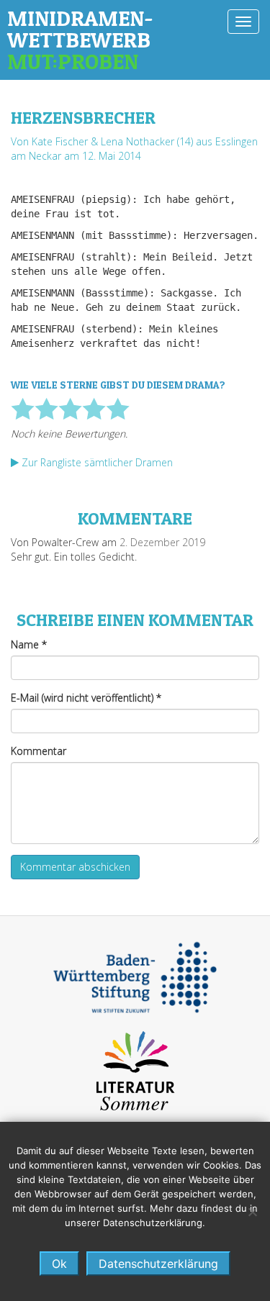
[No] (252, 1212)
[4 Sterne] (94, 409)
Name (29, 644)
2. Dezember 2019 (162, 542)
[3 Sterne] (70, 409)
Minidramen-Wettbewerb (80, 39)
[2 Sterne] (46, 409)
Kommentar (38, 751)
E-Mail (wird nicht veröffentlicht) (86, 697)
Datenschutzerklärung (158, 1263)
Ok (59, 1263)
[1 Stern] (23, 409)
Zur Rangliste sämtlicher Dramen (96, 462)
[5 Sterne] (118, 409)
